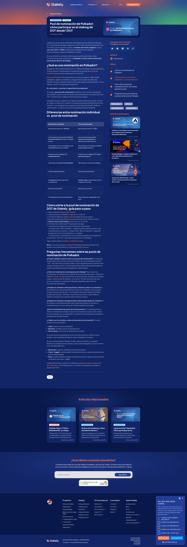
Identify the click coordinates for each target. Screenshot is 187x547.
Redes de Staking (76, 4)
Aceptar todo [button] (163, 538)
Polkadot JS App (59, 277)
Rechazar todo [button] (177, 538)
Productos (91, 4)
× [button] (182, 498)
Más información (162, 514)
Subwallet (73, 217)
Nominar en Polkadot (54, 77)
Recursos (105, 4)
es (120, 4)
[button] (170, 542)
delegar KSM (71, 245)
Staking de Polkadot (67, 212)
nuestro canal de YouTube (73, 241)
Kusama (85, 247)
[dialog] (170, 520)
